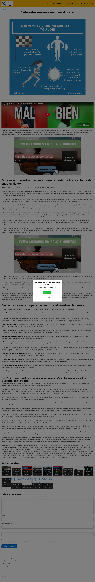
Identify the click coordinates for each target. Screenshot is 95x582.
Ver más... (47, 292)
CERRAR (47, 297)
